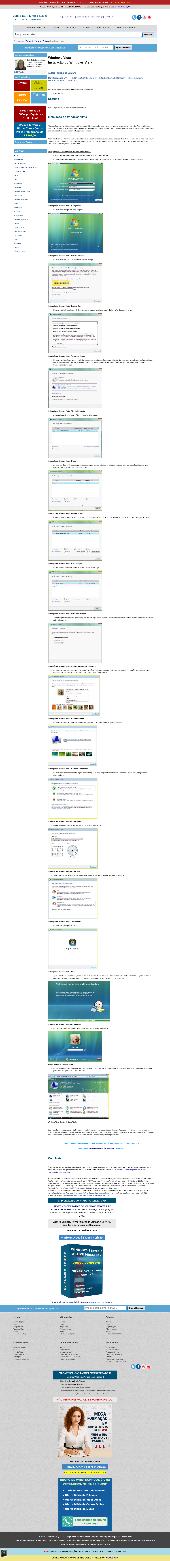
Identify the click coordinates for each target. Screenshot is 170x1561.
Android (17, 211)
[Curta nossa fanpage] (139, 19)
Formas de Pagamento (114, 1354)
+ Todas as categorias (21, 1334)
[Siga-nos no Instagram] (149, 19)
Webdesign (18, 183)
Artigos (46, 41)
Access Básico (65, 1349)
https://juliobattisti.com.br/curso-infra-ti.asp (85, 1472)
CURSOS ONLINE (104, 28)
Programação (19, 215)
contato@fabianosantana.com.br (60, 1172)
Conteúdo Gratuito (69, 1342)
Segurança (18, 235)
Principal (29, 41)
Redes (16, 223)
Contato (109, 1356)
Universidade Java (21, 199)
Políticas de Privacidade (114, 1359)
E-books (38, 95)
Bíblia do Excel (19, 251)
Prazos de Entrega (112, 1352)
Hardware (17, 187)
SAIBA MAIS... (19, 72)
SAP (15, 239)
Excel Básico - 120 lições (69, 1354)
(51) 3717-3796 (67, 17)
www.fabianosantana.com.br (99, 1195)
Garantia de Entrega (113, 1349)
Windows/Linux (18, 1329)
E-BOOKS (87, 28)
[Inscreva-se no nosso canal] (144, 19)
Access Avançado (66, 1352)
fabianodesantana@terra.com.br (130, 1170)
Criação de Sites (20, 231)
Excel (16, 175)
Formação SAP (19, 171)
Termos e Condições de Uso (116, 1361)
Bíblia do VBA (19, 227)
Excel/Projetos (18, 1354)
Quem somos (110, 1347)
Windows (17, 243)
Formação (17, 1356)
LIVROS (56, 28)
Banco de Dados (20, 163)
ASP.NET (63, 1347)
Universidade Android (22, 191)
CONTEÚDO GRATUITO (126, 28)
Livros (22, 83)
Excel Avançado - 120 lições (70, 1356)
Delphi (16, 247)
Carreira (16, 1349)
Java (16, 179)
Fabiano (38, 41)
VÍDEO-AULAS (71, 28)
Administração (18, 1322)
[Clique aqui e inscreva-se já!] (30, 138)
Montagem (18, 207)
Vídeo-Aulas (18, 159)
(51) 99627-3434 (109, 17)
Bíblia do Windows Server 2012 (25, 167)
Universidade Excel (21, 219)
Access (16, 155)
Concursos (18, 195)
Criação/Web (18, 1352)
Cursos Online (20, 1342)
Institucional (112, 1342)
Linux (16, 203)
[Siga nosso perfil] (134, 19)
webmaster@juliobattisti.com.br (88, 17)
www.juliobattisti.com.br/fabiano (102, 1148)
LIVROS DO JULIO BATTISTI (36, 28)
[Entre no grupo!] (85, 1504)
